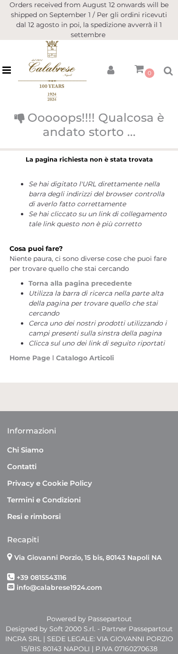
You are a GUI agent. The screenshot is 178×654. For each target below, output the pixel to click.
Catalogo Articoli (85, 358)
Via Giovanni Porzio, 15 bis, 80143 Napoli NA (87, 557)
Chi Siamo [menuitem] (25, 449)
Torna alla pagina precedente (80, 283)
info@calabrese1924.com (59, 587)
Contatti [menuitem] (22, 466)
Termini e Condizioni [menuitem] (44, 499)
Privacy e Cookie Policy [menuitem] (49, 483)
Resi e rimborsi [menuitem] (34, 516)
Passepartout (110, 619)
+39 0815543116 (41, 577)
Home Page (30, 358)
